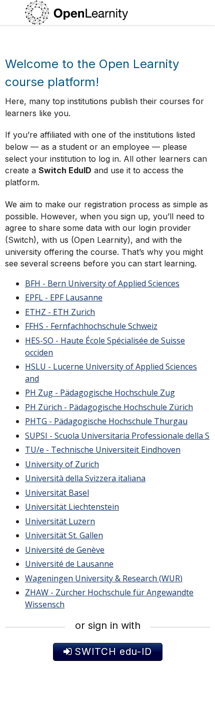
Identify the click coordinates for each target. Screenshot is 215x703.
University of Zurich (62, 464)
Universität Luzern (60, 521)
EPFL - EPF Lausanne (63, 297)
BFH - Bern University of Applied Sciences (102, 283)
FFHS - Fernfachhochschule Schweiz (91, 325)
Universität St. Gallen (64, 535)
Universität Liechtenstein (72, 506)
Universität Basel (57, 492)
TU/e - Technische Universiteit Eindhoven (102, 449)
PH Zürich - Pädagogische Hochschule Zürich (109, 407)
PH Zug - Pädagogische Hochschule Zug (100, 392)
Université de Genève (64, 549)
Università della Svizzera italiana (85, 478)
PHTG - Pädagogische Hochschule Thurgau (106, 421)
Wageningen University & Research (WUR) (103, 578)
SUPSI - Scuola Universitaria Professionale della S (117, 435)
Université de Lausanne (69, 563)
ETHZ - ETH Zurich (60, 311)
